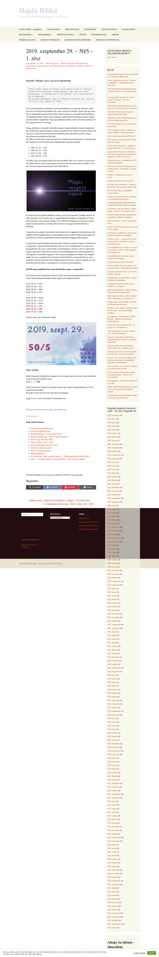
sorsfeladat (80, 66)
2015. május (112, 895)
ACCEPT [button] (152, 953)
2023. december (113, 527)
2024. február (112, 520)
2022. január (112, 610)
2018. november (113, 747)
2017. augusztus (113, 798)
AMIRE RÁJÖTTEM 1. (65, 35)
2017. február (112, 819)
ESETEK (83, 35)
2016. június (111, 848)
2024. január (112, 523)
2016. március (112, 859)
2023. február (112, 563)
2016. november (113, 830)
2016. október (112, 834)
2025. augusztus (113, 459)
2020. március (112, 689)
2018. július (111, 758)
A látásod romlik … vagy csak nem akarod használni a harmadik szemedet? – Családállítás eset (121, 241)
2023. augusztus (113, 542)
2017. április (111, 812)
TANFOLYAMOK (53, 29)
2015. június (111, 892)
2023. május (112, 552)
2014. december (113, 913)
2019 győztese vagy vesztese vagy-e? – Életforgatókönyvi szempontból (60, 456)
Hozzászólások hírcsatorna (89, 525)
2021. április (111, 643)
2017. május (112, 809)
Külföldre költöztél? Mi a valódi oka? (120, 181)
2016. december (113, 827)
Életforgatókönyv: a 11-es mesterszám (46, 434)
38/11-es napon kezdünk (41, 451)
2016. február (112, 863)
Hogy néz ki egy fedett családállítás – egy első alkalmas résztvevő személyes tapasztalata (121, 339)
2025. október (112, 451)
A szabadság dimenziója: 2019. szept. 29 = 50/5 (70, 504)
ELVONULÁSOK (128, 29)
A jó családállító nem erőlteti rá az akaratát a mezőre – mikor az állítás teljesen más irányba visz (122, 250)
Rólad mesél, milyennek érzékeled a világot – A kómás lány (58, 500)
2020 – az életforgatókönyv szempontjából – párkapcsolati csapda (58, 459)
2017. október (112, 790)
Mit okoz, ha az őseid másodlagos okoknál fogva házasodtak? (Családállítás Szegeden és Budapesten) (122, 360)
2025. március (112, 477)
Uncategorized (53, 63)
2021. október (112, 621)
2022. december (113, 570)
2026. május (112, 426)
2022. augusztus (113, 585)
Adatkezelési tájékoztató (30, 540)
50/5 (64, 63)
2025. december (113, 444)
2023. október (112, 534)
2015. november (113, 873)
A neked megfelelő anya (41, 431)
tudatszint (88, 66)
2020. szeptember (114, 668)
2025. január (112, 484)
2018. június (111, 762)
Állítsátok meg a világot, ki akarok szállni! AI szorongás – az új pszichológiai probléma (122, 310)
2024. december (113, 487)
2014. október (112, 920)
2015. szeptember (114, 881)
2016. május (112, 852)
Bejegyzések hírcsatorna (88, 522)
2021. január (112, 653)
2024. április (111, 516)
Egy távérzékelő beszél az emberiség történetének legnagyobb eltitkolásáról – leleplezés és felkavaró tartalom (122, 154)
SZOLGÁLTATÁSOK (109, 29)
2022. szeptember (114, 581)
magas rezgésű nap (44, 66)
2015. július (111, 888)
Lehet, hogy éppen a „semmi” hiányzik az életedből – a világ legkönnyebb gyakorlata (121, 82)
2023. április (111, 556)
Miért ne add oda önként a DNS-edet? (121, 136)
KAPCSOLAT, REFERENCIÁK (107, 40)
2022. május (112, 596)
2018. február (112, 776)
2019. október (112, 707)
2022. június (111, 592)
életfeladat (70, 63)
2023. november (113, 531)
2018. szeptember (114, 751)
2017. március (112, 816)
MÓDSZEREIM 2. (45, 35)
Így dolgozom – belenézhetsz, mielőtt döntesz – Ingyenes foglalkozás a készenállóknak (121, 319)
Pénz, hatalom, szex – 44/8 (42, 442)
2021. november (113, 617)
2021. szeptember (114, 625)
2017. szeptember (114, 794)
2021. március (112, 646)
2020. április (111, 686)
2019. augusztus (113, 715)
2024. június (111, 509)
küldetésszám (31, 66)
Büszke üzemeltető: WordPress (50, 563)
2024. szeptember (114, 498)
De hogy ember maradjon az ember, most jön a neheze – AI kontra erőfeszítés (120, 99)
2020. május (112, 682)
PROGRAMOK (90, 29)
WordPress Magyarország (88, 529)
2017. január (112, 823)
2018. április (111, 769)
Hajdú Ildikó (32, 68)
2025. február (112, 480)
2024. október (112, 495)
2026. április (111, 430)
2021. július (111, 632)
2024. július (111, 505)
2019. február (112, 736)
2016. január (112, 866)
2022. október (112, 578)
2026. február (112, 437)
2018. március (112, 772)
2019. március (112, 733)
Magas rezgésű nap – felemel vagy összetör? (49, 437)
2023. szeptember (114, 538)
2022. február (112, 606)
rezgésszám (70, 66)
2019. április (111, 729)
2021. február (112, 650)
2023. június (111, 549)
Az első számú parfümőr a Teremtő (120, 262)
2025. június (111, 466)
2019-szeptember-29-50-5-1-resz (44, 445)
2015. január (112, 910)
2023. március (112, 560)
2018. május (112, 765)
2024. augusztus (113, 502)
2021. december (113, 614)
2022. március (112, 603)
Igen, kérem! (112, 57)
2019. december (113, 700)
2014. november (113, 917)
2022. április (111, 599)
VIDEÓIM (115, 35)
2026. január (112, 440)
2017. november (113, 787)
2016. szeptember (114, 837)
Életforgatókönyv (37, 454)
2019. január (112, 740)
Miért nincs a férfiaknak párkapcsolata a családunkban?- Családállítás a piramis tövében (122, 168)
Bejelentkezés (84, 518)
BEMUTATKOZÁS (72, 29)
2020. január (112, 697)
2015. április (111, 899)
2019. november (113, 704)
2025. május (112, 469)
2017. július (111, 801)
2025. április (111, 473)
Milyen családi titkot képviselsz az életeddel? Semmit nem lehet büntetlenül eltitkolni (122, 389)
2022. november (113, 574)
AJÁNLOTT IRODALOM (50, 40)
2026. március (112, 433)
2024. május (112, 513)
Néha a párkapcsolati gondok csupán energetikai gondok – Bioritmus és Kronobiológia (121, 374)
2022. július (111, 588)
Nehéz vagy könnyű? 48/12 (42, 440)
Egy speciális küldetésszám (42, 428)
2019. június (111, 722)
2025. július (111, 462)
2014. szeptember (114, 924)
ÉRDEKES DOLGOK (27, 40)
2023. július (111, 545)
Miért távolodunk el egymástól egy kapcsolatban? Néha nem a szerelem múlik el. (122, 91)
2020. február (112, 693)
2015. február (112, 906)
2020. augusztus (113, 671)
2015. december (113, 870)
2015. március (112, 902)
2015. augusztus (113, 884)
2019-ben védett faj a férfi (41, 448)
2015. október (112, 877)
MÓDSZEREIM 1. (26, 35)
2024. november (113, 491)
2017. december (113, 783)
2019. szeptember (114, 711)
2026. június (111, 422)
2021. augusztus (113, 628)
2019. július (111, 718)
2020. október (112, 664)
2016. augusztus (113, 841)
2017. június (111, 805)
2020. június (111, 679)
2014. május (112, 928)
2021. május (112, 639)
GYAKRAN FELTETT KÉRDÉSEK (77, 40)
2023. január (112, 567)
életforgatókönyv (81, 63)
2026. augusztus (113, 415)
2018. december (113, 744)
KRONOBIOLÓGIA (98, 35)
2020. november (113, 661)
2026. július (111, 419)
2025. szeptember (114, 455)
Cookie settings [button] (139, 953)
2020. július (111, 675)
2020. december (113, 657)
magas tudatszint (59, 66)
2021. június (111, 635)
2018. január (112, 780)
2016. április (111, 855)
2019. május (112, 726)
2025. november (113, 448)
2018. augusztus (113, 754)
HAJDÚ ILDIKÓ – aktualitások (30, 29)
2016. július (111, 845)
